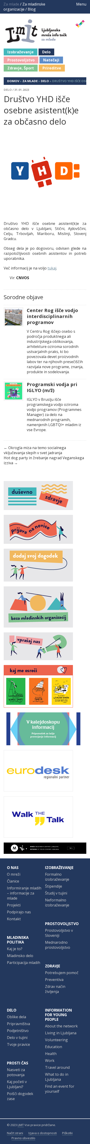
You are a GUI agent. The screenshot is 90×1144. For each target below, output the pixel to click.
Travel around (57, 1067)
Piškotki (67, 1133)
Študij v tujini (56, 893)
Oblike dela (16, 1016)
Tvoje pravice (18, 1044)
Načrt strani (15, 1133)
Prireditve (51, 68)
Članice (13, 881)
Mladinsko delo (20, 955)
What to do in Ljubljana (56, 1077)
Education (53, 1046)
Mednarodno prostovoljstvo (57, 945)
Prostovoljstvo (21, 60)
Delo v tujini (17, 1037)
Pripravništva (18, 1023)
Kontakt (14, 918)
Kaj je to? (14, 948)
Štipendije (53, 886)
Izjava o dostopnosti (42, 1133)
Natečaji (51, 60)
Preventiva (54, 979)
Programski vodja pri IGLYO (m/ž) (52, 387)
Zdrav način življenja (55, 989)
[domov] (47, 40)
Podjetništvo (18, 1030)
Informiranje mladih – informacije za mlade (24, 893)
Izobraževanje (20, 51)
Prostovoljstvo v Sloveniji (59, 933)
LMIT (21, 1125)
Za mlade (30, 81)
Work (49, 1060)
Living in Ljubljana (60, 1032)
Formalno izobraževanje (57, 877)
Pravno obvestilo (23, 1138)
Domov (13, 81)
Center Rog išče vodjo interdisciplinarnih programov (52, 316)
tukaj (52, 268)
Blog (32, 9)
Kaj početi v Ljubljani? (17, 1084)
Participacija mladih (23, 962)
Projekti (14, 905)
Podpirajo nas (19, 912)
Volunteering (56, 1039)
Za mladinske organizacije (24, 7)
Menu (80, 4)
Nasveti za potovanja (16, 1072)
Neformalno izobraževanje (57, 902)
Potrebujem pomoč (61, 972)
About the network (61, 1026)
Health (51, 1053)
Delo (46, 51)
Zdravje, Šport (20, 68)
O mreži (13, 874)
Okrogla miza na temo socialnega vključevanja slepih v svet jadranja (35, 450)
